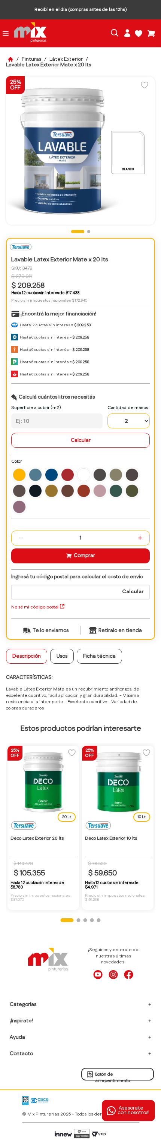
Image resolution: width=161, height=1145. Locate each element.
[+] (140, 538)
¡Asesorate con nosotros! (133, 1110)
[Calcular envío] (133, 593)
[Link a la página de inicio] (10, 59)
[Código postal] (80, 587)
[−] (21, 538)
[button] (19, 474)
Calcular (81, 440)
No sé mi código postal (34, 607)
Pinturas (31, 59)
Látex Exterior (66, 59)
